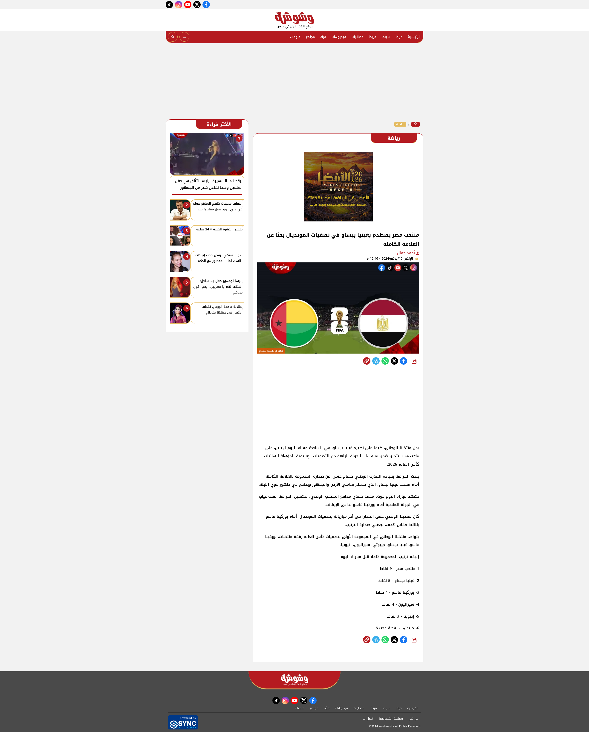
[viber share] (376, 361)
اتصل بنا (368, 718)
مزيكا (372, 37)
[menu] (184, 37)
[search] (173, 37)
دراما (399, 37)
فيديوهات (339, 37)
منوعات (295, 37)
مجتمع (310, 37)
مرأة (323, 37)
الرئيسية (414, 37)
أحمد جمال (406, 252)
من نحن (413, 718)
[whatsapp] (366, 361)
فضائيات (357, 37)
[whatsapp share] (385, 361)
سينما (386, 37)
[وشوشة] (294, 20)
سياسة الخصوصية (391, 718)
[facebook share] (403, 361)
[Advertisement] (294, 82)
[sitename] (294, 680)
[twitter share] (394, 361)
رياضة (400, 124)
